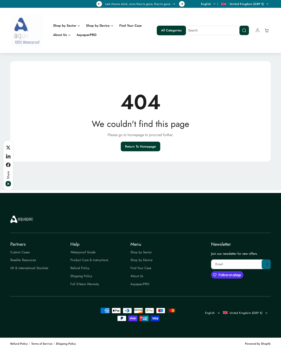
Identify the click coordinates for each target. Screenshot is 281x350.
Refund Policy (19, 344)
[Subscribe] (266, 264)
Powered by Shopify (258, 344)
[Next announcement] (182, 4)
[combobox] (215, 30)
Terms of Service (41, 344)
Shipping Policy (66, 344)
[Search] (244, 30)
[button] (65, 25)
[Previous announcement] (99, 4)
